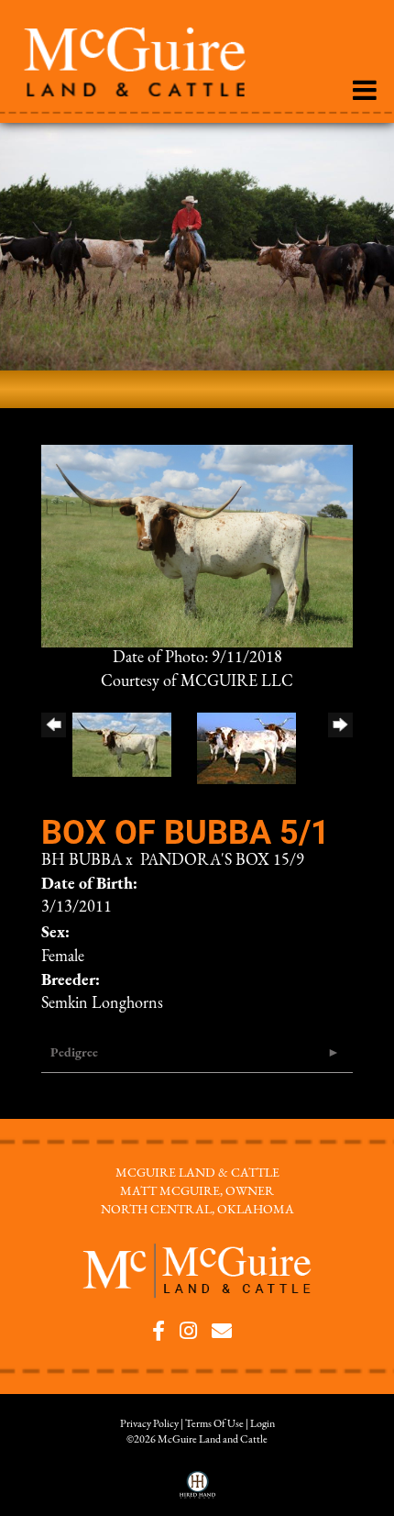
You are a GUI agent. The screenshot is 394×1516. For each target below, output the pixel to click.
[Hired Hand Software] (197, 1491)
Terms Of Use (214, 1424)
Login (262, 1424)
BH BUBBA (81, 861)
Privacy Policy (149, 1424)
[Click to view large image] (197, 545)
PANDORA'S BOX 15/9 (222, 861)
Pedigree (74, 1053)
